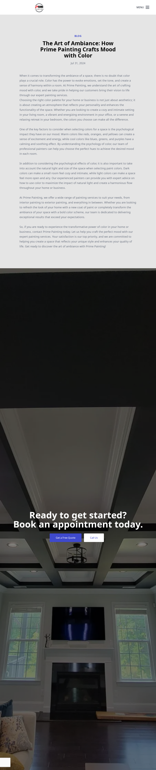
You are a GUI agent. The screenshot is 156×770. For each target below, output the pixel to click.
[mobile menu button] (147, 7)
